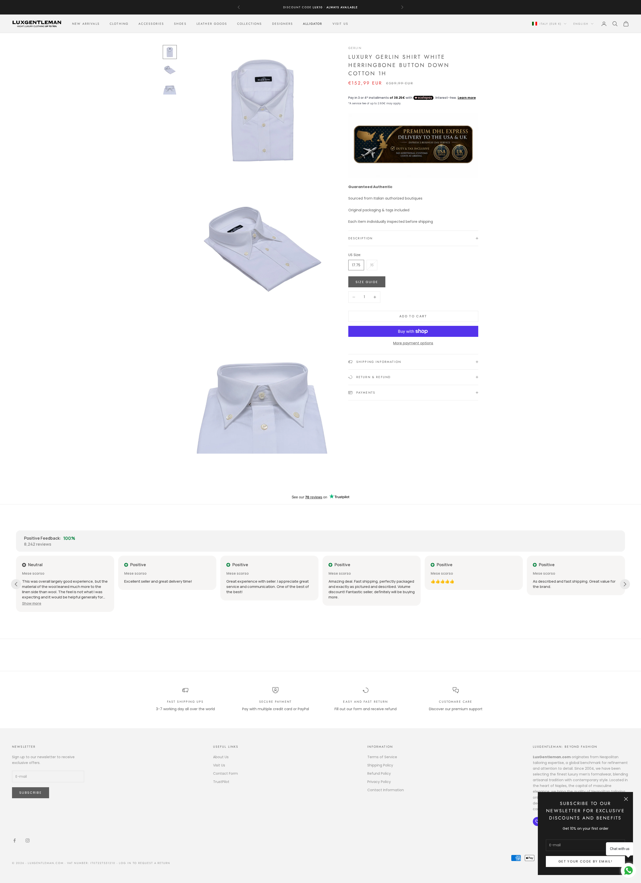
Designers (282, 24)
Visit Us (340, 24)
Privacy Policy (379, 781)
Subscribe (30, 792)
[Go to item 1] (170, 52)
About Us (221, 756)
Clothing (119, 24)
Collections (249, 24)
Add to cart (413, 316)
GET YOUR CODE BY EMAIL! (585, 861)
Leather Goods (212, 24)
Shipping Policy (380, 765)
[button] (31, 603)
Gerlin (355, 48)
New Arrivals (86, 24)
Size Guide (367, 282)
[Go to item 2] (170, 70)
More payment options (413, 343)
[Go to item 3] (170, 88)
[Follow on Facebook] (14, 840)
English (580, 24)
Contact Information (385, 789)
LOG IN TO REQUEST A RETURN (144, 863)
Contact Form (225, 773)
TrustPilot (221, 781)
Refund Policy (379, 773)
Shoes (180, 24)
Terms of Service (382, 756)
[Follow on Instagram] (27, 840)
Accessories (151, 24)
